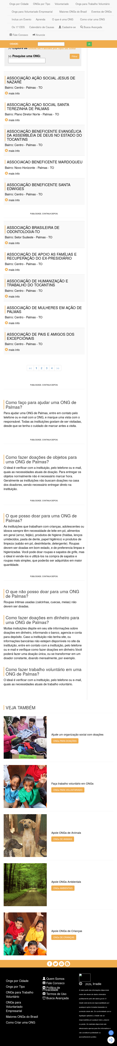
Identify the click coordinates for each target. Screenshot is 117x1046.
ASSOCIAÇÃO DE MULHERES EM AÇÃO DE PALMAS (44, 309)
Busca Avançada (92, 27)
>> (57, 368)
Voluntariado (62, 4)
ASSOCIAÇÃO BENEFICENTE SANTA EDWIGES (38, 186)
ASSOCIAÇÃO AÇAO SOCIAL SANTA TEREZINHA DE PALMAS (38, 106)
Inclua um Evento (20, 19)
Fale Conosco (20, 35)
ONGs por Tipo (41, 4)
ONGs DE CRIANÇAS (63, 937)
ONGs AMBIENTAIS (63, 888)
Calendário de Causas (41, 27)
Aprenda (40, 19)
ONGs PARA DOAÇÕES (64, 740)
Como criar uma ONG (91, 19)
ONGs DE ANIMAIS (62, 839)
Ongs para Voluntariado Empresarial (31, 11)
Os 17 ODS (17, 27)
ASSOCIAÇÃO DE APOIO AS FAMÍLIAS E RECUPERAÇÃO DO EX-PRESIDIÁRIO (42, 256)
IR (89, 44)
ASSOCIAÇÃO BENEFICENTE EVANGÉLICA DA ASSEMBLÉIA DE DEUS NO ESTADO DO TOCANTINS (44, 135)
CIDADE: (14, 43)
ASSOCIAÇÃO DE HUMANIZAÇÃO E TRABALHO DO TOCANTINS (37, 282)
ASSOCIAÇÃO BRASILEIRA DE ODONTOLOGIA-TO (33, 229)
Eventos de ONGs (101, 11)
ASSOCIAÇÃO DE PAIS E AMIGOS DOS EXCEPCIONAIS (40, 336)
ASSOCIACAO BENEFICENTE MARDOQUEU (44, 161)
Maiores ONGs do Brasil (72, 11)
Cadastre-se (68, 27)
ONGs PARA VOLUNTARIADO (67, 789)
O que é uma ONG (61, 19)
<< (30, 368)
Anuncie (40, 35)
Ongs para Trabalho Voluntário (91, 4)
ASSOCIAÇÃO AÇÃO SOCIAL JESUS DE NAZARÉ (41, 79)
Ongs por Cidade (18, 4)
